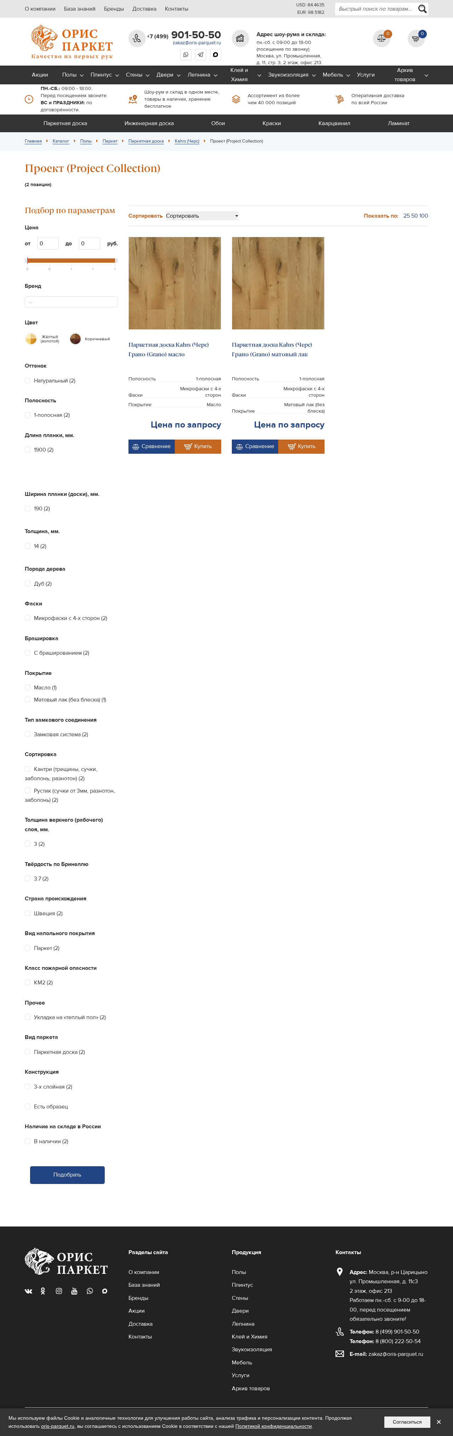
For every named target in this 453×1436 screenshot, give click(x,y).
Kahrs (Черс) (187, 141)
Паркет (110, 141)
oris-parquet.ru (57, 1426)
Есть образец (51, 1106)
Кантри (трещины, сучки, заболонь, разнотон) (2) (61, 774)
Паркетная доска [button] (65, 123)
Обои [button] (218, 123)
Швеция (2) (48, 913)
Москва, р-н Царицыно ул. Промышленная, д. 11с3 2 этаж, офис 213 (389, 1282)
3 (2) (39, 844)
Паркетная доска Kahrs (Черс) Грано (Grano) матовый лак (272, 349)
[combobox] (381, 9)
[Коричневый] (75, 339)
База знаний (80, 8)
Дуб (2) (43, 583)
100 (423, 215)
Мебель (333, 74)
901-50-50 (184, 35)
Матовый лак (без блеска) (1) (70, 699)
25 (406, 215)
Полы (69, 74)
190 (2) (42, 508)
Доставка (144, 8)
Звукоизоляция (288, 74)
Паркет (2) (46, 948)
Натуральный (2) (54, 380)
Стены (134, 74)
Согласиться (407, 1422)
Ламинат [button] (398, 123)
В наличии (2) (51, 1141)
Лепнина (199, 74)
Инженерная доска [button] (149, 123)
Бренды (114, 8)
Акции (40, 74)
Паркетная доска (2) (59, 1052)
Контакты (176, 8)
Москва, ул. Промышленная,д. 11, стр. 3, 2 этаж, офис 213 (289, 59)
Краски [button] (272, 123)
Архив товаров (405, 75)
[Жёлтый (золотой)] (31, 339)
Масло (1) (45, 687)
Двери (164, 74)
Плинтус (101, 74)
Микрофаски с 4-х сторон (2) (70, 618)
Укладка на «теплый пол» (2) (70, 1017)
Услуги (366, 74)
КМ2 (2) (43, 982)
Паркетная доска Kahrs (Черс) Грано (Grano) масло (168, 349)
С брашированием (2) (61, 652)
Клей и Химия (239, 75)
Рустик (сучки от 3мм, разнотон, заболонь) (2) (70, 795)
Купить (203, 446)
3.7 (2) (41, 878)
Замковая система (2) (61, 734)
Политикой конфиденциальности (273, 1426)
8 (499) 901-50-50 (384, 1331)
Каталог (61, 141)
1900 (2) (43, 449)
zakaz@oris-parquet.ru (197, 43)
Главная (33, 141)
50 (414, 215)
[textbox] (33, 302)
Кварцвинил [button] (334, 123)
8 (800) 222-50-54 (385, 1341)
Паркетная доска (146, 141)
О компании (40, 8)
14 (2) (40, 546)
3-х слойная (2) (53, 1086)
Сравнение (156, 446)
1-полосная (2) (52, 415)
